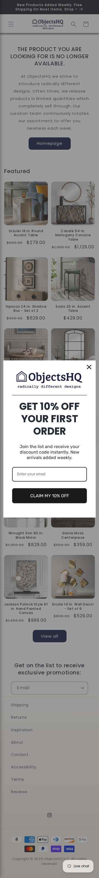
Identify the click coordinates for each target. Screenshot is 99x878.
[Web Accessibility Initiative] (2, 865)
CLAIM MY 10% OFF (49, 495)
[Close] (89, 367)
